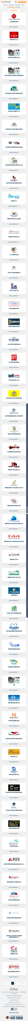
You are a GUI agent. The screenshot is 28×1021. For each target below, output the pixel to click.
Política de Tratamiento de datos (14, 998)
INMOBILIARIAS (17, 5)
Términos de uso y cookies (14, 1002)
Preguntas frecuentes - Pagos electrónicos (14, 1004)
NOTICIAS (23, 5)
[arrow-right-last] (22, 983)
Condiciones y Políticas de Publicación (14, 995)
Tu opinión (27, 509)
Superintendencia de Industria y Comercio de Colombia (14, 1006)
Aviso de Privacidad (14, 1000)
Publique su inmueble (22, 2)
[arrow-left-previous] (9, 983)
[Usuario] (16, 2)
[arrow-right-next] (18, 983)
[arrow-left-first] (5, 983)
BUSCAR (5, 5)
